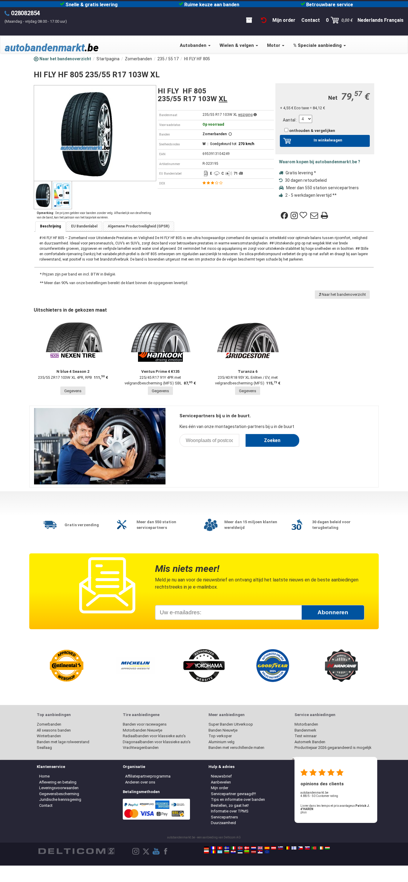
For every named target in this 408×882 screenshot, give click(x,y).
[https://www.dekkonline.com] (240, 847)
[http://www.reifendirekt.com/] (267, 851)
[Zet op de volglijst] (304, 215)
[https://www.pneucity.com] (314, 847)
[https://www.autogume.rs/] (260, 851)
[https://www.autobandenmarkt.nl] (253, 847)
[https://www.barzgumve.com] (226, 851)
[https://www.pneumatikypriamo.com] (307, 847)
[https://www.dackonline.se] (226, 847)
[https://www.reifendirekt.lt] (246, 851)
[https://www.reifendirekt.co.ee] (240, 851)
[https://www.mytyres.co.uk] (260, 847)
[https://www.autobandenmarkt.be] (287, 847)
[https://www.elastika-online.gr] (219, 851)
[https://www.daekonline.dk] (246, 847)
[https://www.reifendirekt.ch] (219, 847)
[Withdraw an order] (263, 20)
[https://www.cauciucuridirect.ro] (213, 851)
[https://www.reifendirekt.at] (273, 847)
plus (303, 812)
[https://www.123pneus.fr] (213, 847)
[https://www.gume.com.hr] (233, 851)
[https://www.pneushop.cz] (300, 847)
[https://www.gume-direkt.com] (280, 847)
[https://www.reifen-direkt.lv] (253, 851)
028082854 (25, 13)
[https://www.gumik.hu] (327, 847)
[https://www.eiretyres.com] (320, 847)
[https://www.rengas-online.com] (294, 847)
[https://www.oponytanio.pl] (206, 851)
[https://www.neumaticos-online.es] (267, 847)
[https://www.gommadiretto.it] (233, 847)
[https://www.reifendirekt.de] (206, 847)
